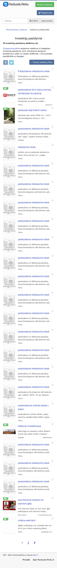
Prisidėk (26, 559)
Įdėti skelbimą (45, 4)
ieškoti (35, 21)
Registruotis (46, 12)
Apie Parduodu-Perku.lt (43, 559)
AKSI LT (35, 555)
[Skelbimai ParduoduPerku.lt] (17, 3)
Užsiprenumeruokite (11, 48)
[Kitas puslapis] (34, 543)
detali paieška (46, 20)
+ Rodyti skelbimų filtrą (41, 62)
